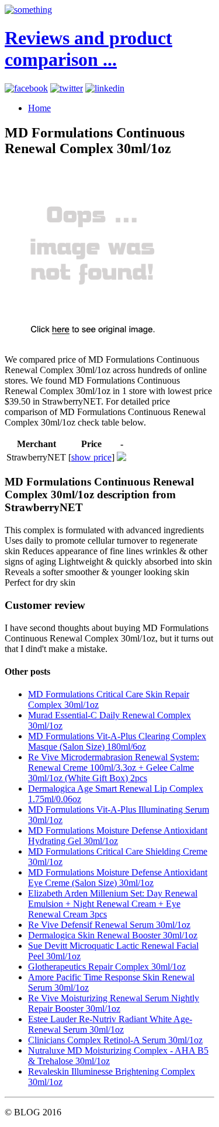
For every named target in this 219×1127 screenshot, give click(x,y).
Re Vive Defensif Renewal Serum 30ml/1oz (109, 925)
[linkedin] (104, 88)
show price (91, 457)
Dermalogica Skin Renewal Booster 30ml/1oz (112, 935)
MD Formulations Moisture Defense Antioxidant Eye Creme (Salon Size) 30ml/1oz (117, 877)
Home (39, 108)
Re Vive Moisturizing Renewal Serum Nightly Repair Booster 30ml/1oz (113, 1003)
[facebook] (26, 88)
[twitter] (66, 88)
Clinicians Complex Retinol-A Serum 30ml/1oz (115, 1040)
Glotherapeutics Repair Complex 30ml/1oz (107, 967)
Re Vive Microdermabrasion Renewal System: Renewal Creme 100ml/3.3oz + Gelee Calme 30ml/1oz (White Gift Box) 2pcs (113, 767)
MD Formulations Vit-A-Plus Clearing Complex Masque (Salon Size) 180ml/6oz (117, 741)
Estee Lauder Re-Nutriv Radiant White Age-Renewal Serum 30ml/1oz (110, 1024)
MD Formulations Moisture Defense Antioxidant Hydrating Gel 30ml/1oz (117, 835)
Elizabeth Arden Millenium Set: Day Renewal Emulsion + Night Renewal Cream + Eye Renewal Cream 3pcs (112, 903)
